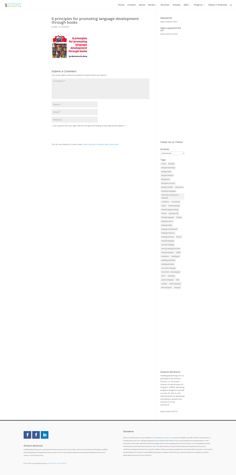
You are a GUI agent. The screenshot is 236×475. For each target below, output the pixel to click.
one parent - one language (170, 272)
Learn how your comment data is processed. (101, 144)
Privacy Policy (52, 463)
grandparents (173, 213)
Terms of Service (61, 463)
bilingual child (166, 172)
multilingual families (168, 260)
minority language (167, 245)
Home (121, 5)
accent (163, 164)
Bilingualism (165, 179)
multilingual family (167, 264)
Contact (131, 5)
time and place (166, 287)
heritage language (167, 217)
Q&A (177, 280)
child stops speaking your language (170, 196)
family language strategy (169, 210)
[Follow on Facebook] (27, 435)
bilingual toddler (167, 187)
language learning (167, 237)
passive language (167, 280)
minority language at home (170, 249)
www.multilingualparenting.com (160, 438)
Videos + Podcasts (217, 5)
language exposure (168, 233)
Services (165, 5)
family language (174, 206)
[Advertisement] (172, 330)
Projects (198, 5)
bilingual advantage (168, 168)
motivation (165, 256)
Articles (176, 5)
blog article (179, 187)
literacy (178, 237)
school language (175, 284)
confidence (165, 202)
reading (164, 284)
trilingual (177, 287)
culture (163, 206)
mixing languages (167, 252)
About (142, 5)
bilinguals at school (168, 183)
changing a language (168, 191)
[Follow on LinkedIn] (44, 435)
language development (169, 229)
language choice (167, 221)
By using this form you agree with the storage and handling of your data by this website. (90, 126)
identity (179, 217)
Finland (163, 213)
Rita (55, 27)
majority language (167, 241)
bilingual (171, 164)
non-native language (168, 268)
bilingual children (167, 175)
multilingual (175, 256)
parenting (171, 276)
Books (151, 5)
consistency (176, 202)
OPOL (163, 276)
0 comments (64, 27)
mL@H (178, 252)
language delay (166, 225)
